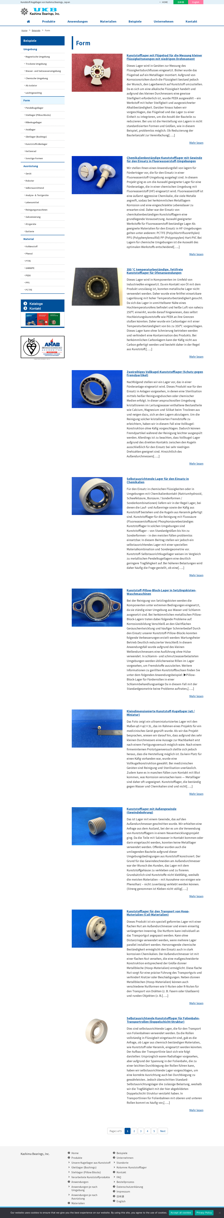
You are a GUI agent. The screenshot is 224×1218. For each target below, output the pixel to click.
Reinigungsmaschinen (36, 209)
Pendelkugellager (34, 107)
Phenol (29, 253)
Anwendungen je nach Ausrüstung (84, 1196)
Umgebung (30, 49)
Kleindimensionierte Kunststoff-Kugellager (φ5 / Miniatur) (161, 712)
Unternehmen (163, 21)
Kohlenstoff (31, 246)
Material (28, 239)
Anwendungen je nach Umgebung (84, 1188)
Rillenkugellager (34, 122)
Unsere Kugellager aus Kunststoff (90, 1162)
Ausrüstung (30, 166)
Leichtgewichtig (34, 92)
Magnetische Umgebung (38, 56)
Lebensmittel (32, 202)
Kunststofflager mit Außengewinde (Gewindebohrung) (151, 810)
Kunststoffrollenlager (36, 143)
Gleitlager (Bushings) (36, 136)
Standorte (122, 1162)
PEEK (28, 275)
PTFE (28, 260)
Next (163, 1131)
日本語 (181, 2)
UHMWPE (30, 267)
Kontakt (191, 21)
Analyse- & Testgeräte (37, 195)
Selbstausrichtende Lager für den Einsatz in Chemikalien (158, 480)
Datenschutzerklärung (130, 1186)
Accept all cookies (181, 1212)
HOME (165, 2)
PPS (28, 282)
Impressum (123, 1191)
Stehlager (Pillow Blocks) (38, 114)
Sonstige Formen (34, 158)
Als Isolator (31, 85)
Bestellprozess (125, 1182)
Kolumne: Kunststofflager (132, 1167)
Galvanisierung (33, 216)
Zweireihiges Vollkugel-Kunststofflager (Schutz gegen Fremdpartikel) (165, 373)
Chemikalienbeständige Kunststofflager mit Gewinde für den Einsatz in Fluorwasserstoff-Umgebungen (164, 159)
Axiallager (31, 129)
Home (75, 1153)
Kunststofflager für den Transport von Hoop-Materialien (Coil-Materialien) (158, 913)
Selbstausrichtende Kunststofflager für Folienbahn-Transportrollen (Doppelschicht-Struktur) (163, 1020)
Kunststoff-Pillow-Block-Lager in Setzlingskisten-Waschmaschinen (161, 592)
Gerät (28, 173)
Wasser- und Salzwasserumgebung (43, 70)
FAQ (119, 1177)
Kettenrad (31, 151)
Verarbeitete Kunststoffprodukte (90, 1177)
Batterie (30, 231)
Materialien (108, 21)
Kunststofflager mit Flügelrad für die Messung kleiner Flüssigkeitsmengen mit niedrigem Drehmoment (164, 57)
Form (26, 100)
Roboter (30, 180)
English (195, 2)
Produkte (48, 21)
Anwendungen (78, 21)
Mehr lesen (196, 142)
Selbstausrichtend (35, 187)
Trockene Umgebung (36, 63)
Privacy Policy (204, 1212)
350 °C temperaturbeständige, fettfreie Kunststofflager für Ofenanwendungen (155, 271)
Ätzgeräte (31, 223)
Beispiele (135, 21)
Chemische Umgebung (37, 78)
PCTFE (29, 289)
